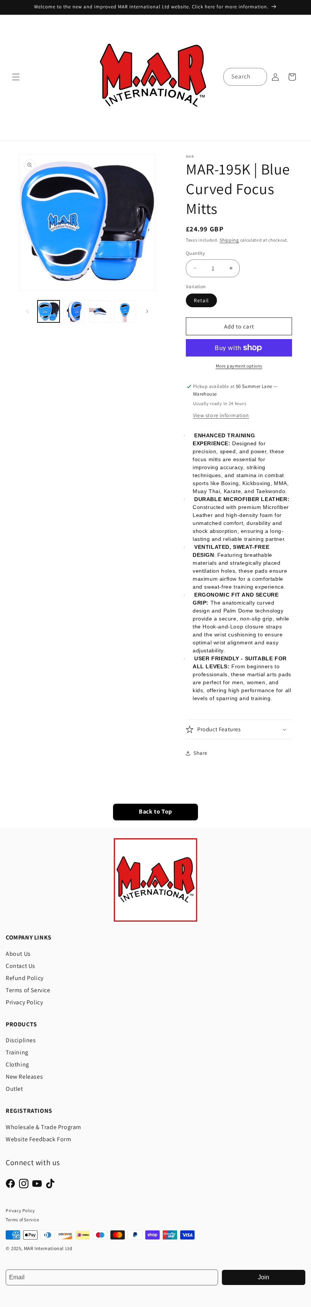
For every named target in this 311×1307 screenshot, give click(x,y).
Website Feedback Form (38, 1139)
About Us (18, 954)
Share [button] (200, 752)
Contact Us (20, 966)
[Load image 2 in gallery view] (74, 311)
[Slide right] (147, 311)
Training (17, 1052)
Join (263, 1277)
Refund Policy (25, 978)
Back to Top (155, 812)
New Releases (24, 1077)
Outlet (14, 1089)
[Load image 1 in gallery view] (49, 311)
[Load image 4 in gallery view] (126, 311)
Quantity (195, 253)
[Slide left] (27, 311)
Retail (201, 300)
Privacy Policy (24, 1002)
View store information (221, 415)
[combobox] (245, 76)
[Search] (258, 76)
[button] (16, 77)
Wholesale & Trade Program (43, 1127)
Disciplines (21, 1040)
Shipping (229, 240)
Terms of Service (28, 990)
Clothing (17, 1064)
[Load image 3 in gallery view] (100, 311)
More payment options (239, 366)
